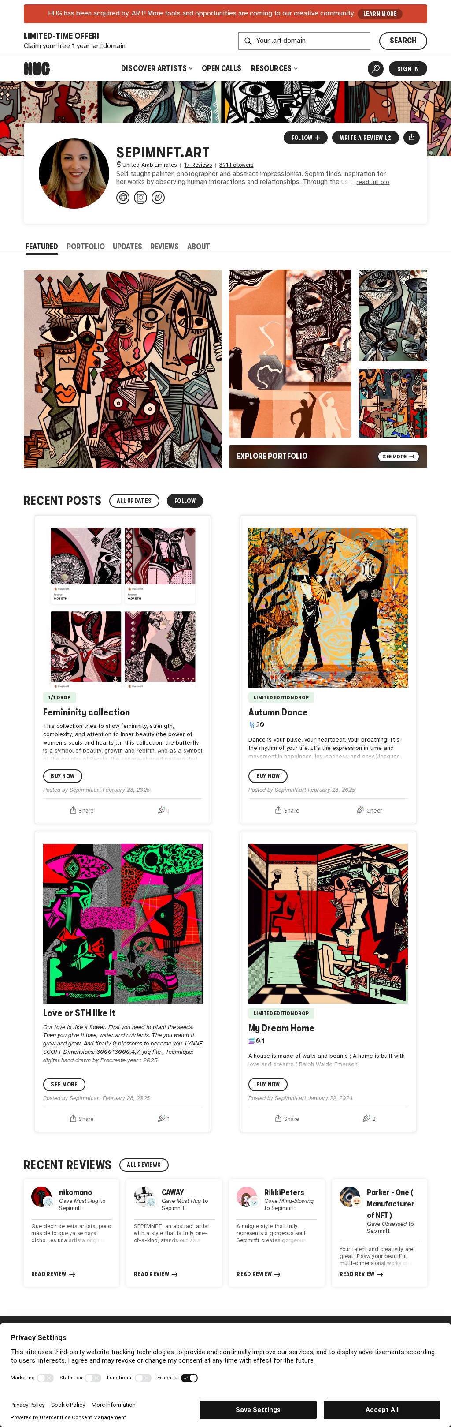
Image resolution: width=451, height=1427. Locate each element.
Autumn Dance (278, 712)
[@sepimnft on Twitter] (158, 197)
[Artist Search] (376, 69)
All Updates (134, 501)
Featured (42, 246)
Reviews (164, 246)
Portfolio (86, 246)
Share (85, 811)
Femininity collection (86, 712)
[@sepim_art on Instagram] (140, 197)
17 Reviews (198, 165)
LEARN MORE (380, 14)
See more (64, 1084)
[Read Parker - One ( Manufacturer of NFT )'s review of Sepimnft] (379, 1233)
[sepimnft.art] (122, 197)
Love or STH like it (79, 1013)
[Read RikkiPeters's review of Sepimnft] (276, 1233)
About (198, 246)
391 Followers (236, 165)
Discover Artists (154, 68)
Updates (127, 246)
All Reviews (144, 1164)
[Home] (37, 68)
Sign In (408, 68)
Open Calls (221, 68)
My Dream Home (281, 1028)
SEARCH (403, 40)
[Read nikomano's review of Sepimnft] (71, 1233)
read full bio (372, 182)
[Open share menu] (411, 138)
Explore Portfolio (272, 456)
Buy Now (62, 776)
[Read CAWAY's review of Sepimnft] (174, 1233)
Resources (272, 68)
